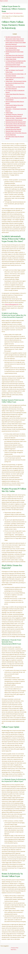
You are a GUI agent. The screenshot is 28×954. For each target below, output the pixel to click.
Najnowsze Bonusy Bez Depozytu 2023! (16, 122)
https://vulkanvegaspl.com (11, 304)
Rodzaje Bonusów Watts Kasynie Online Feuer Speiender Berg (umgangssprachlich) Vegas (16, 48)
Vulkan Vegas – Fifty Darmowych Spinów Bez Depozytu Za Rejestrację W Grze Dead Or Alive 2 (16, 83)
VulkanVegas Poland (7, 13)
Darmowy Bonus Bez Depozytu (13, 129)
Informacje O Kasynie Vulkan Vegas (15, 57)
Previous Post (14, 948)
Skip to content (4, 1)
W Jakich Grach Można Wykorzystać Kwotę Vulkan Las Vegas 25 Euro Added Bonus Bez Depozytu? (16, 42)
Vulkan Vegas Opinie (11, 59)
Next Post (14, 949)
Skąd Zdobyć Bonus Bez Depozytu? (15, 55)
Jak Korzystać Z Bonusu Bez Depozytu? (16, 123)
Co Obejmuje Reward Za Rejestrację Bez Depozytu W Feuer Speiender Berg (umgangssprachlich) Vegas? (16, 62)
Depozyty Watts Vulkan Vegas (13, 131)
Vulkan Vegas (9, 112)
